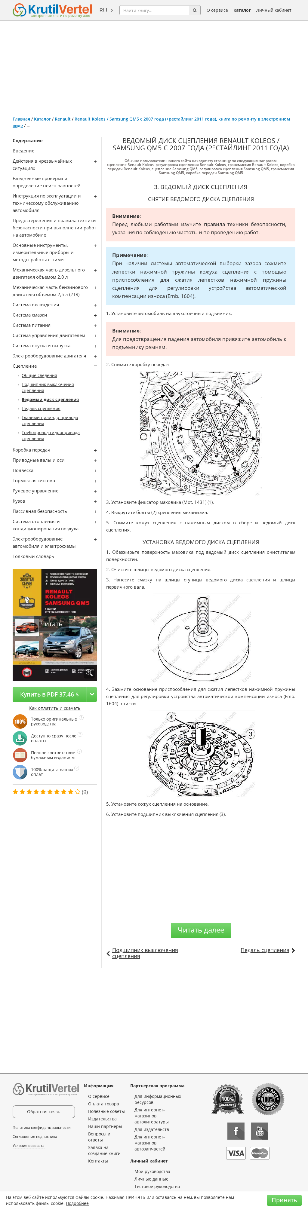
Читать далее (201, 930)
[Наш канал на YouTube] (259, 1131)
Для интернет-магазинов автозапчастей (149, 1143)
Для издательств (151, 1129)
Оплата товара (103, 1104)
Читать (51, 623)
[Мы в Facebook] (236, 1131)
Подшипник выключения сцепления (145, 953)
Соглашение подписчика (35, 1136)
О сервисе (217, 10)
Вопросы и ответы (99, 1137)
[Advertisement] (154, 66)
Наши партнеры (105, 1126)
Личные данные (151, 1179)
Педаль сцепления (41, 408)
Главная (21, 119)
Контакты (98, 1161)
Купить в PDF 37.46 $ (49, 694)
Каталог (242, 10)
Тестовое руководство (157, 1186)
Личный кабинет (273, 10)
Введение (23, 151)
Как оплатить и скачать (55, 708)
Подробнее (77, 1203)
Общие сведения (39, 375)
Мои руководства (152, 1171)
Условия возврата (29, 1145)
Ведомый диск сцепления (50, 399)
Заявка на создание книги (104, 1150)
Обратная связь (43, 1111)
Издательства (102, 1119)
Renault (63, 119)
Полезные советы (106, 1111)
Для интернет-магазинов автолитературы (151, 1116)
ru (103, 10)
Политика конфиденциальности (42, 1127)
